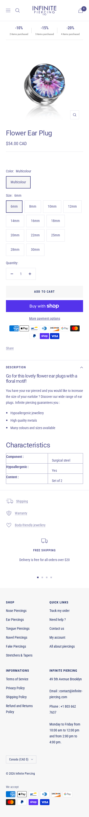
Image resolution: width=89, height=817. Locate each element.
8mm (32, 206)
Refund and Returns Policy (19, 709)
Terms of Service (17, 679)
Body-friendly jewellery (30, 525)
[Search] (17, 10)
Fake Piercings (16, 646)
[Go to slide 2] (42, 577)
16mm (35, 221)
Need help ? (57, 620)
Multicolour (18, 182)
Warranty (21, 513)
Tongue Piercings (17, 628)
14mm (15, 221)
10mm (52, 206)
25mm (55, 235)
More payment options (44, 318)
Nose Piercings (16, 611)
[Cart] (80, 10)
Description (16, 367)
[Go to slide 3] (46, 577)
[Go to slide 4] (51, 577)
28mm (15, 249)
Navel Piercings (16, 637)
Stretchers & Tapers (19, 655)
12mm (72, 206)
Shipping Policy (16, 697)
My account (57, 637)
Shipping (22, 501)
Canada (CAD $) (18, 759)
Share (10, 348)
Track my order (59, 611)
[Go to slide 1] (38, 577)
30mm (35, 249)
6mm (14, 206)
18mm (55, 221)
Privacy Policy (15, 688)
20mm (15, 235)
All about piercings (62, 646)
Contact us (56, 628)
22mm (35, 235)
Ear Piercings (15, 620)
